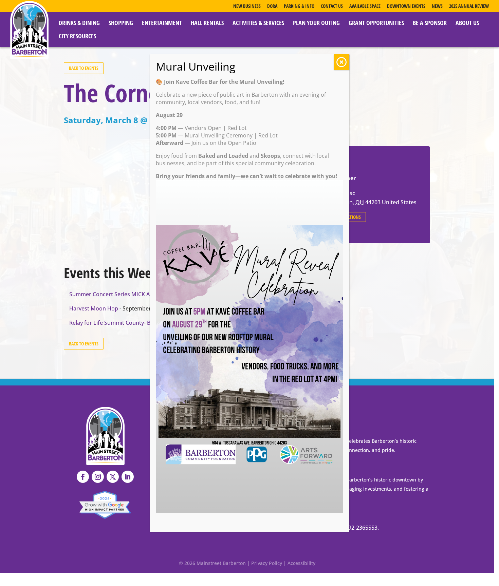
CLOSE (341, 62)
